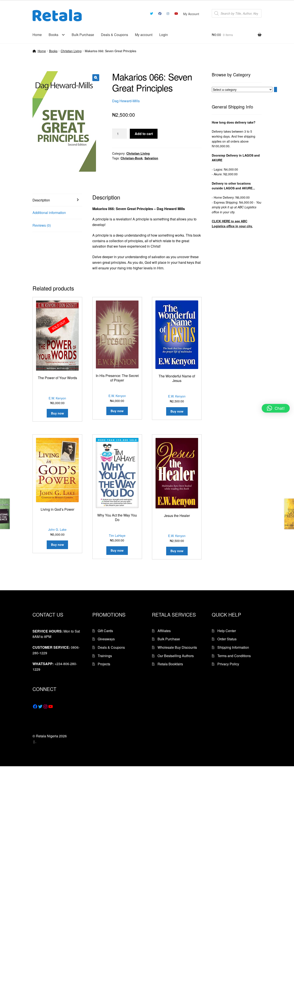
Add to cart (144, 133)
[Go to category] (275, 89)
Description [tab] (41, 200)
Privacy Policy (228, 663)
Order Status (227, 638)
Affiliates (164, 630)
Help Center (226, 630)
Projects (104, 663)
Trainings (105, 655)
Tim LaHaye (117, 535)
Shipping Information (233, 647)
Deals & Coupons (114, 34)
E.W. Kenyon (57, 398)
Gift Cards (105, 630)
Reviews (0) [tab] (41, 225)
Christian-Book (132, 158)
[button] (95, 77)
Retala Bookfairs (170, 663)
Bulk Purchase (83, 34)
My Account (191, 14)
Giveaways (106, 638)
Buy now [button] (117, 411)
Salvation (151, 158)
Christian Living (71, 51)
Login (163, 34)
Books (53, 34)
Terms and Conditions (234, 655)
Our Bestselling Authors (176, 655)
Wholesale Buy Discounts (177, 647)
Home (37, 34)
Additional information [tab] (49, 212)
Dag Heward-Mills (126, 100)
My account (143, 34)
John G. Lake (57, 529)
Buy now (57, 413)
